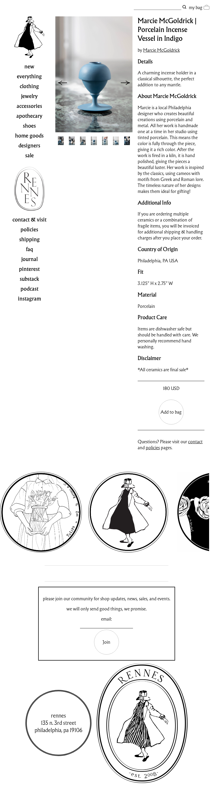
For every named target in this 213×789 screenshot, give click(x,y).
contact (195, 442)
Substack (29, 279)
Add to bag (171, 412)
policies (153, 448)
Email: (106, 619)
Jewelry (29, 96)
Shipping (29, 239)
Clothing (29, 86)
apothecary (29, 116)
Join (106, 642)
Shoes (29, 125)
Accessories (29, 106)
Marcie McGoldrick (161, 50)
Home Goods (29, 135)
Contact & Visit (29, 219)
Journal (29, 259)
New (29, 66)
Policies (29, 229)
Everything (29, 76)
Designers (29, 145)
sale (29, 155)
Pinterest (29, 269)
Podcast (29, 288)
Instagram (29, 298)
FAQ (29, 249)
